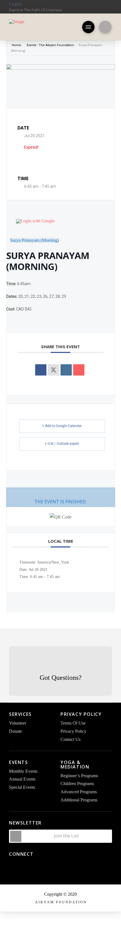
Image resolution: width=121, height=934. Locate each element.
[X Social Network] (53, 370)
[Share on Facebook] (40, 370)
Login (15, 4)
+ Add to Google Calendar (62, 426)
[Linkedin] (66, 370)
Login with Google (38, 220)
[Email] (78, 370)
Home (17, 45)
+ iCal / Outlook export (62, 444)
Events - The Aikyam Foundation (50, 45)
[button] (88, 27)
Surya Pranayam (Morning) (34, 240)
